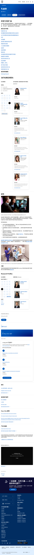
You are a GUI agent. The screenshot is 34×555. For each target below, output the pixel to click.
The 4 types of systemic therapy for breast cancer (9, 415)
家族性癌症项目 (4, 43)
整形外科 (3, 52)
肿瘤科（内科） (4, 62)
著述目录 (12, 269)
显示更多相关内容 (4, 392)
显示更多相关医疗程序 (5, 406)
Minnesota (2, 303)
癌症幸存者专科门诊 (5, 58)
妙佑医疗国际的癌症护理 (6, 41)
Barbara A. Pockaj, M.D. (23, 156)
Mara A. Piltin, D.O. (23, 137)
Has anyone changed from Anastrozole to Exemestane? (11, 371)
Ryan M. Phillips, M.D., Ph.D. (23, 119)
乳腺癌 (4, 9)
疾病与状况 (4, 5)
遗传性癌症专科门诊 (5, 67)
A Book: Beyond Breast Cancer (6, 428)
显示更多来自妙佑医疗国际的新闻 (7, 421)
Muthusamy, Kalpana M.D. (23, 292)
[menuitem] (4, 15)
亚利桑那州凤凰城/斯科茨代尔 (7, 88)
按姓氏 (2, 93)
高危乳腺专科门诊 (5, 69)
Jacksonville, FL (5, 90)
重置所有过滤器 (4, 113)
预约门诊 (4, 11)
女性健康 (3, 39)
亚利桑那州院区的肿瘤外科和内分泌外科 (10, 33)
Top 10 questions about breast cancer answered (8, 413)
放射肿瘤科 (3, 50)
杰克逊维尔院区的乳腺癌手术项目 (8, 54)
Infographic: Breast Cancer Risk (6, 390)
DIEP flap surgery (4, 404)
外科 (2, 37)
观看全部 (2, 304)
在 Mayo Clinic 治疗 (4, 316)
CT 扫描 (2, 402)
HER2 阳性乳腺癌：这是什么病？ (7, 388)
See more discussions (7, 377)
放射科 (2, 47)
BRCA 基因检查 (3, 399)
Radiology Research (5, 73)
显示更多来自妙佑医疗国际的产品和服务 (8, 430)
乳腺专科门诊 (4, 30)
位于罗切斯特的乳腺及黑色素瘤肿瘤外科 (10, 35)
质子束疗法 (20, 234)
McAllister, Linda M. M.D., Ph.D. (23, 282)
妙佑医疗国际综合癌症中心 (7, 240)
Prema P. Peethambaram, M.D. (23, 104)
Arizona (2, 300)
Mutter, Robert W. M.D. (23, 302)
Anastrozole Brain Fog (5, 362)
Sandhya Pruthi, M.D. (23, 173)
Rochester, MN (5, 87)
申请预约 (3, 319)
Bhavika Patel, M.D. (23, 88)
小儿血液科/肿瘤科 (5, 45)
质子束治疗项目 (4, 64)
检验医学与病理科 (5, 56)
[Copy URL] (23, 456)
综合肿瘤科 (3, 60)
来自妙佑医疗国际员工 (5, 313)
